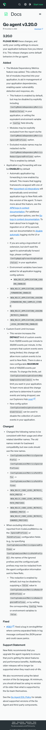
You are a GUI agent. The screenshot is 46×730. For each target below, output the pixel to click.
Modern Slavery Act (31, 723)
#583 (9, 626)
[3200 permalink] (13, 36)
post (30, 399)
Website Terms (15, 723)
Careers (13, 722)
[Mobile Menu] (40, 14)
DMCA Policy (29, 722)
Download (37, 29)
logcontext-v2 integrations (26, 188)
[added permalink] (12, 62)
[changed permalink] (15, 426)
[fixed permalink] (10, 621)
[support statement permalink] (26, 644)
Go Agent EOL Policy (21, 697)
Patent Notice (23, 723)
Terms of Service (20, 722)
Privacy (34, 722)
